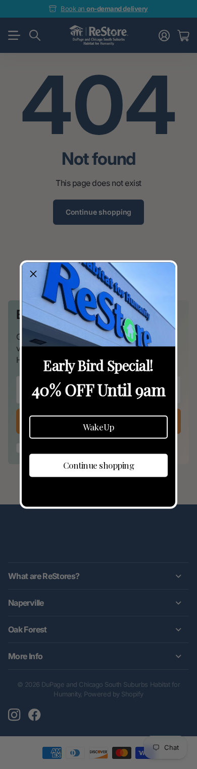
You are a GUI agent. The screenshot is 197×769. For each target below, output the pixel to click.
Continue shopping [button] (98, 465)
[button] (98, 426)
